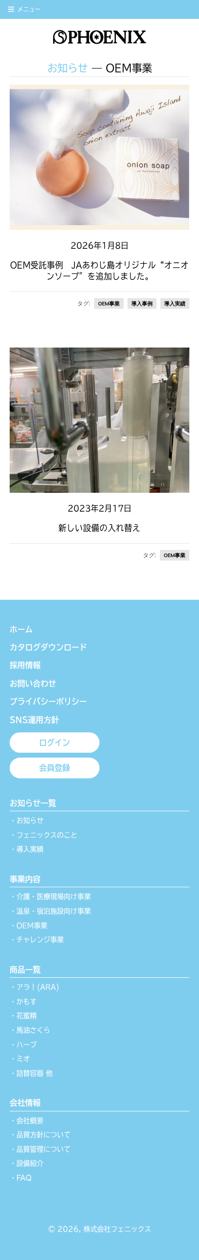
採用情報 (25, 665)
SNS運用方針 (34, 720)
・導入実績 (26, 849)
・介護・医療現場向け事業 (50, 896)
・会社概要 (26, 1120)
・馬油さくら (30, 1030)
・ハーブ (23, 1044)
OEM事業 (109, 303)
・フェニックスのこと (43, 835)
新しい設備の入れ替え (99, 528)
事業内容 (25, 879)
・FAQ (20, 1177)
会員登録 (54, 768)
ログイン (54, 742)
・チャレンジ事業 (37, 939)
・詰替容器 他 (31, 1073)
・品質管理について (40, 1149)
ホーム (21, 629)
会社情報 (25, 1103)
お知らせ (67, 68)
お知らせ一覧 (33, 803)
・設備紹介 (26, 1163)
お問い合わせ (33, 683)
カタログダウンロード (48, 647)
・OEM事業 (28, 925)
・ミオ (20, 1058)
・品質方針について (40, 1134)
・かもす (23, 1001)
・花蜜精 (23, 1015)
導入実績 (174, 303)
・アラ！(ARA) (34, 987)
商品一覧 (25, 969)
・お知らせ (26, 820)
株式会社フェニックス (117, 1229)
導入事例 (142, 303)
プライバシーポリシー (48, 701)
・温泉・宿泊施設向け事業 (50, 911)
